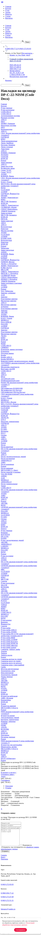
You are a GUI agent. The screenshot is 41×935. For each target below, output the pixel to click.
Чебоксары (5, 248)
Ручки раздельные (7, 583)
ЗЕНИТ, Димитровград (9, 197)
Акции (7, 12)
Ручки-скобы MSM (8, 638)
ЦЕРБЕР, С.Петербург (9, 279)
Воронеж (4, 622)
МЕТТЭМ (4, 270)
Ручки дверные (6, 531)
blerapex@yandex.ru (8, 909)
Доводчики (5, 149)
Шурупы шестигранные (10, 669)
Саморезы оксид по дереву (11, 661)
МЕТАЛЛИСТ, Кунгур (9, 708)
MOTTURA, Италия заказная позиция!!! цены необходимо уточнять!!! (18, 185)
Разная (3, 704)
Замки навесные (7, 221)
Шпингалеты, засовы (9, 747)
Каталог (8, 8)
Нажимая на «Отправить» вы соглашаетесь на (20, 847)
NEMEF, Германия (8, 123)
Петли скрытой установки (11, 472)
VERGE (4, 605)
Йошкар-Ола (5, 624)
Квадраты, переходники (10, 719)
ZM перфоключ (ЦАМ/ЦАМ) (12, 388)
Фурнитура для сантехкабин (11, 745)
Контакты (9, 18)
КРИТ (3, 139)
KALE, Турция (6, 182)
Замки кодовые (6, 213)
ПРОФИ (4, 196)
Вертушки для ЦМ (8, 369)
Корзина (8, 80)
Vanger (3, 486)
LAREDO (4, 546)
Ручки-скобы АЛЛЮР (9, 640)
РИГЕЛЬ (4, 219)
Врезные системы (7, 118)
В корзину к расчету (8, 772)
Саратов (4, 581)
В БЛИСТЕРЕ (6, 238)
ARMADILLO (6, 460)
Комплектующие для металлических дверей (17, 361)
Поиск (27, 42)
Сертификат (5, 780)
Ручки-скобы (5, 628)
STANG (4, 688)
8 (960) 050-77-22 (11, 49)
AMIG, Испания (7, 698)
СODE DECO (6, 345)
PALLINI (4, 324)
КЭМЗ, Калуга (6, 268)
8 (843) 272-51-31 (7, 900)
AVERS (4, 174)
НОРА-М (4, 158)
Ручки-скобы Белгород (9, 642)
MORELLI (5, 320)
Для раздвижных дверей (10, 717)
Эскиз (3, 776)
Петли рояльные (7, 468)
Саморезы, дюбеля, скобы (10, 649)
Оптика (4, 435)
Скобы (3, 667)
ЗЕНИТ (4, 606)
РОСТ (3, 433)
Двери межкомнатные (9, 141)
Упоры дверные (7, 677)
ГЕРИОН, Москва (7, 262)
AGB (3, 295)
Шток (3, 377)
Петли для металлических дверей (13, 456)
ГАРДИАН (5, 137)
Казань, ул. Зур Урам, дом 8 (20, 55)
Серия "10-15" (6, 172)
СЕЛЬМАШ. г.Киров (9, 207)
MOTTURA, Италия (8, 402)
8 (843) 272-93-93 (24, 49)
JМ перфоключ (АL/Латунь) (11, 390)
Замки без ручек (7, 166)
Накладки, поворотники (10, 421)
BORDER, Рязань (7, 176)
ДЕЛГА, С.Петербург (9, 264)
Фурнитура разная (8, 716)
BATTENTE (5, 534)
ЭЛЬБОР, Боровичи (8, 211)
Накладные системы (8, 125)
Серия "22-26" (6, 170)
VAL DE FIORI (6, 474)
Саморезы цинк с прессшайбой (12, 665)
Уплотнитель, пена (8, 671)
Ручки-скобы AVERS (9, 632)
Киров (3, 754)
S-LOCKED (5, 190)
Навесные (4, 229)
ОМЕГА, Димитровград (10, 205)
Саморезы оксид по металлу (11, 663)
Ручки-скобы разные (8, 647)
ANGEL (4, 727)
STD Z (3, 419)
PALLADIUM (6, 322)
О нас (7, 10)
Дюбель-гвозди (6, 655)
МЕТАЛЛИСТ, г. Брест (9, 470)
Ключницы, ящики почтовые (12, 349)
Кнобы (3, 355)
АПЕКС (4, 252)
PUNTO (4, 601)
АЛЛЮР (4, 192)
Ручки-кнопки (6, 620)
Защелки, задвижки (8, 293)
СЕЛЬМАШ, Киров (8, 275)
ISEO (3, 121)
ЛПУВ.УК (5, 418)
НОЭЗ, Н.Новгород (8, 758)
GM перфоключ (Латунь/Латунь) (13, 392)
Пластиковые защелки (9, 299)
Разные (3, 160)
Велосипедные (6, 227)
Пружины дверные (8, 737)
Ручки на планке (7, 556)
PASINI (3, 538)
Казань (3, 692)
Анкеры (4, 651)
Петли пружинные (8, 458)
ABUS (3, 223)
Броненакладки (6, 129)
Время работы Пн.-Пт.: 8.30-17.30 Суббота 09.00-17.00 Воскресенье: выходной (18, 73)
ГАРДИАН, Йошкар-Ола (10, 194)
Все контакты (27, 53)
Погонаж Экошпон (8, 145)
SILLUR (4, 585)
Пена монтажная (7, 673)
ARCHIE (4, 312)
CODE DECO (6, 371)
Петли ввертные (7, 447)
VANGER (4, 157)
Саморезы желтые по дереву (11, 659)
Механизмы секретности (10, 367)
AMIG (3, 437)
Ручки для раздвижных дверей (12, 540)
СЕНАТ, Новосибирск (9, 209)
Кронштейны (6, 700)
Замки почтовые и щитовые (11, 283)
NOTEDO (4, 155)
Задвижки (4, 307)
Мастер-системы (7, 231)
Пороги (4, 529)
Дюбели (4, 653)
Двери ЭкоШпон (7, 143)
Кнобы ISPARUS (7, 359)
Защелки (4, 297)
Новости (8, 14)
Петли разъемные (7, 464)
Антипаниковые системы (10, 116)
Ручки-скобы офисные (9, 645)
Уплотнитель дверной (9, 675)
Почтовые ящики (7, 353)
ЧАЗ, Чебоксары (7, 291)
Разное (3, 342)
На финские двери (8, 168)
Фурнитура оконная (8, 706)
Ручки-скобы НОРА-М (9, 643)
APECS (3, 120)
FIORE (3, 725)
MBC (3, 569)
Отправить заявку (8, 774)
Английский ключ (8, 379)
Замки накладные (7, 250)
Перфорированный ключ (10, 381)
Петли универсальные (9, 484)
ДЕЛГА (3, 336)
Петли (3, 445)
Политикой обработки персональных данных (18, 924)
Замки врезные (6, 162)
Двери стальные (7, 147)
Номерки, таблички (8, 721)
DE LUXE (5, 536)
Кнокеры (4, 532)
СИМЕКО (5, 347)
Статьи (7, 16)
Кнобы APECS (6, 357)
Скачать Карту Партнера (4, 857)
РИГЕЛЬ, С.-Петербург (9, 273)
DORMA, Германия (8, 153)
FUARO (4, 429)
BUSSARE (5, 587)
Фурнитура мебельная (9, 696)
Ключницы (5, 351)
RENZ (3, 188)
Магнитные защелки (8, 301)
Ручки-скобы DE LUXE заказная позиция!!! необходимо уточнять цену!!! (17, 635)
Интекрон (4, 431)
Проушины (5, 735)
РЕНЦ (3, 344)
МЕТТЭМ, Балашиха (9, 201)
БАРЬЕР (4, 258)
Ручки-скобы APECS (9, 630)
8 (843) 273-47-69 (7, 897)
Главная (8, 6)
